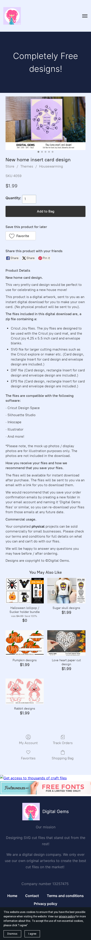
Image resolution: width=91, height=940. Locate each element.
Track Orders (63, 743)
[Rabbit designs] (25, 691)
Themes (26, 166)
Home (12, 895)
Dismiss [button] (12, 933)
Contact (32, 895)
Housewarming (51, 166)
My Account (28, 743)
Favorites (28, 758)
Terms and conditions (65, 895)
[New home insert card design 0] (45, 123)
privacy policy (67, 916)
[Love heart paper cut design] (66, 643)
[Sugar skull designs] (66, 590)
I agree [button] (32, 933)
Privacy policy (45, 903)
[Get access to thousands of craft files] (33, 778)
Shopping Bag (63, 758)
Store (10, 166)
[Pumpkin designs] (25, 643)
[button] (21, 235)
